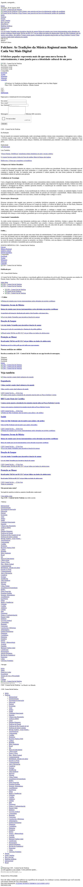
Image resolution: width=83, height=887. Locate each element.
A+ (2, 91)
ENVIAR (4, 124)
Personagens (5, 651)
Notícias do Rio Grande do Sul (11, 535)
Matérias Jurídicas (6, 26)
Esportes (3, 524)
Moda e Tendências (7, 602)
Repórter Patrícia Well (8, 548)
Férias (3, 600)
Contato (3, 679)
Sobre (3, 670)
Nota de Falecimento (7, 558)
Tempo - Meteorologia (8, 642)
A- (2, 89)
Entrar (3, 6)
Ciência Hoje (5, 560)
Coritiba (3, 606)
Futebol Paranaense (7, 631)
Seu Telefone (5, 105)
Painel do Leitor (6, 672)
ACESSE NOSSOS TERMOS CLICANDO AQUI (32, 883)
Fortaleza (4, 639)
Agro (2, 517)
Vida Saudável (5, 580)
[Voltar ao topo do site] (1, 866)
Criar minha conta (6, 496)
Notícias (3, 17)
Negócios (4, 546)
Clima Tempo (5, 586)
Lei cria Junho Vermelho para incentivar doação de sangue (19, 31)
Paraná (3, 19)
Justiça (3, 518)
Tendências (4, 578)
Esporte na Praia (6, 569)
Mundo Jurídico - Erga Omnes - (11, 538)
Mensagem (4, 114)
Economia (4, 515)
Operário (3, 646)
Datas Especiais (6, 591)
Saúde (3, 520)
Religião (3, 551)
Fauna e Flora (5, 562)
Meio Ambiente (6, 553)
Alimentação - (5, 630)
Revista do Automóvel (8, 655)
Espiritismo (4, 599)
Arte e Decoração (6, 573)
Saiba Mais (4, 282)
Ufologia (3, 604)
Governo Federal (6, 620)
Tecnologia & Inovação (8, 509)
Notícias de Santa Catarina (9, 537)
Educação (4, 511)
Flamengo (4, 633)
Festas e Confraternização (9, 615)
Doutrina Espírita (6, 593)
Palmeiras (4, 637)
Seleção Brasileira (6, 653)
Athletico (4, 608)
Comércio (4, 575)
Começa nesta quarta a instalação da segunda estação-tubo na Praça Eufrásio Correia (48, 35)
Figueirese (4, 613)
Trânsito (3, 584)
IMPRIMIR (4, 93)
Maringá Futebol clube (8, 648)
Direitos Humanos (6, 531)
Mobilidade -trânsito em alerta (10, 568)
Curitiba (3, 544)
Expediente (4, 674)
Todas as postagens (7, 484)
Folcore (3, 247)
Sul (2, 557)
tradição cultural (6, 251)
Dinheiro (3, 619)
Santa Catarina (5, 20)
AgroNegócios (5, 540)
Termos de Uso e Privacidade (10, 676)
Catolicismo (4, 650)
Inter (2, 611)
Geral (2, 529)
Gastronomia (5, 542)
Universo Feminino (7, 660)
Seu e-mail (4, 103)
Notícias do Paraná (7, 533)
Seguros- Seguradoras (8, 595)
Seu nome (4, 101)
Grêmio (3, 609)
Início (2, 15)
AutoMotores (5, 597)
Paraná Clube (5, 617)
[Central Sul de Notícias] (13, 291)
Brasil (3, 555)
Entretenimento (6, 507)
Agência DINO (6, 527)
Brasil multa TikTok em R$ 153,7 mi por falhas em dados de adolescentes (35, 33)
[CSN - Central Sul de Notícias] (11, 9)
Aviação (3, 644)
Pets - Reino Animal (7, 564)
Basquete (4, 624)
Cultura (3, 549)
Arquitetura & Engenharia (9, 588)
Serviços (3, 582)
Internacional (5, 28)
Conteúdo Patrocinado (8, 522)
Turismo (3, 577)
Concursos (4, 626)
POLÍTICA (4, 24)
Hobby (3, 589)
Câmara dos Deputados (8, 526)
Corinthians (4, 635)
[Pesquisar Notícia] (21, 683)
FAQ (2, 677)
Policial (3, 513)
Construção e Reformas (8, 628)
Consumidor (5, 622)
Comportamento (6, 566)
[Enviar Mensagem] (21, 872)
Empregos (4, 657)
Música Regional (6, 249)
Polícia (3, 640)
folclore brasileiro (6, 252)
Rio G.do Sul (5, 22)
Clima (3, 659)
